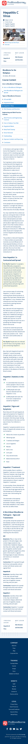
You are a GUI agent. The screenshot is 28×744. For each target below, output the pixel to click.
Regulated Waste (9, 126)
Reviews (14, 689)
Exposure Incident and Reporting (13, 139)
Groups (14, 668)
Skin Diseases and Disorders (12, 109)
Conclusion (7, 142)
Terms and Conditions (14, 709)
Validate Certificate (14, 673)
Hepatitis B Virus (9, 102)
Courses (14, 666)
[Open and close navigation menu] (25, 3)
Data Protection (14, 706)
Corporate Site (14, 653)
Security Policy (14, 712)
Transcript (6, 44)
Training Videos (14, 663)
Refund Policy (14, 714)
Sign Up (14, 686)
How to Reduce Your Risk (11, 123)
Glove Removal (8, 132)
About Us (14, 645)
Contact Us (14, 691)
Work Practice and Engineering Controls (13, 119)
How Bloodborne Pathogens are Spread (13, 91)
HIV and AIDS (7, 99)
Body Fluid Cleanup (9, 129)
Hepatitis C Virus (9, 106)
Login (14, 683)
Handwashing (8, 136)
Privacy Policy (14, 704)
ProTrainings (22, 734)
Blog (14, 650)
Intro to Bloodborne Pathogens (13, 87)
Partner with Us (14, 694)
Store (14, 671)
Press (14, 648)
